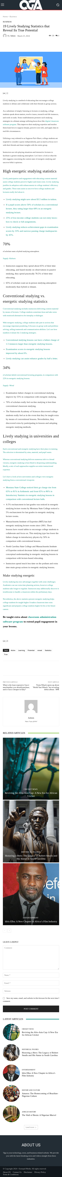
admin (13, 36)
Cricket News (30, 789)
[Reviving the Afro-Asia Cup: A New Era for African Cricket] (31, 769)
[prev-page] (4, 931)
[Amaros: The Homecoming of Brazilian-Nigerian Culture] (11, 1093)
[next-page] (9, 931)
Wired (11, 385)
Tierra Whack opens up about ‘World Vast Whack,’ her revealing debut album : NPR (46, 687)
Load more (30, 1127)
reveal (39, 650)
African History (29, 1112)
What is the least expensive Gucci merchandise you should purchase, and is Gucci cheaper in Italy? (16, 687)
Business (13, 16)
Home (5, 16)
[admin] (5, 36)
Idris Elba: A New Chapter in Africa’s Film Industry (31, 921)
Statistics (48, 650)
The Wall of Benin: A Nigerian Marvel (39, 1115)
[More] (41, 45)
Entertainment (30, 918)
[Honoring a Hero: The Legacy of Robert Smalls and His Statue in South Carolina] (31, 831)
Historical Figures (30, 852)
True (5, 654)
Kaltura (12, 258)
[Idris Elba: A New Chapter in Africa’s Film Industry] (31, 894)
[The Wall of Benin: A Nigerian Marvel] (11, 1113)
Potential (31, 650)
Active (13, 650)
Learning (21, 650)
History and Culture (31, 1090)
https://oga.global (31, 721)
